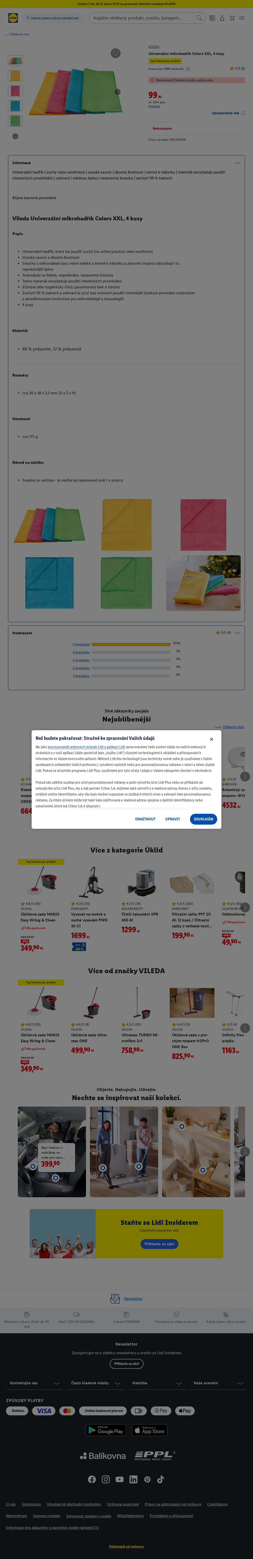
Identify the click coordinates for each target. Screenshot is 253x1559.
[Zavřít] (211, 739)
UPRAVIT (172, 819)
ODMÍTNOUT (145, 819)
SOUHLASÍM (203, 819)
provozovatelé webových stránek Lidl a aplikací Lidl (86, 747)
